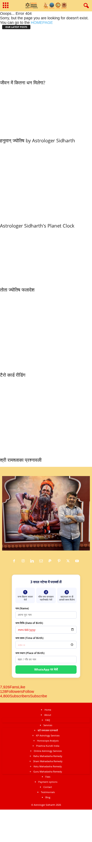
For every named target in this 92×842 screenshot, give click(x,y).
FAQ (47, 720)
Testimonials (48, 792)
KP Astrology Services (47, 735)
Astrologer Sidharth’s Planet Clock (37, 225)
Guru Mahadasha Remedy (47, 771)
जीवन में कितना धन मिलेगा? (22, 82)
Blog (47, 797)
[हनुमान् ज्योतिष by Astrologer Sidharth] (37, 110)
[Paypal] (51, 561)
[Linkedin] (33, 561)
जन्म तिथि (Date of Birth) (29, 623)
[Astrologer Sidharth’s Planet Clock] (46, 182)
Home (48, 709)
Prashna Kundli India (47, 745)
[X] (69, 561)
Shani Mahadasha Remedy (47, 761)
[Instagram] (24, 561)
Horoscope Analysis (48, 740)
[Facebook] (15, 561)
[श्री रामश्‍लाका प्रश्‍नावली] (46, 416)
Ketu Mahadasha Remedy (48, 766)
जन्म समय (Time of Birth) (29, 638)
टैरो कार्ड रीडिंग (12, 375)
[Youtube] (78, 561)
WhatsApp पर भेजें (46, 669)
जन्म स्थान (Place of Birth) (30, 653)
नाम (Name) (22, 608)
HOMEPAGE (42, 22)
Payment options (47, 781)
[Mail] (42, 561)
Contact (47, 787)
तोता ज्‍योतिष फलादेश (17, 289)
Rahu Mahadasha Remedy (47, 756)
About (47, 714)
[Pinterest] (60, 561)
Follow (28, 691)
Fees (47, 776)
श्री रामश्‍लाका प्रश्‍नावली (21, 460)
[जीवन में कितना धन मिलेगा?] (26, 53)
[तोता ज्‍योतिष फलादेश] (43, 256)
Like (21, 687)
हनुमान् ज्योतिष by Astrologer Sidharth (37, 140)
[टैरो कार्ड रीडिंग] (46, 331)
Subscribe (38, 696)
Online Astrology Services (48, 750)
